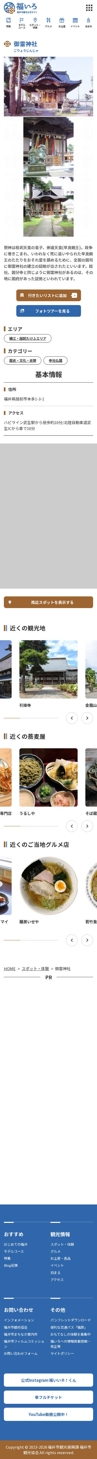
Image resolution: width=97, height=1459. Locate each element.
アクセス (57, 1279)
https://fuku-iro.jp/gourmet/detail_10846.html (47, 754)
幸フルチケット (48, 1397)
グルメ (48, 26)
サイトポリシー (62, 1353)
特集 (8, 26)
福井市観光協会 (15, 1327)
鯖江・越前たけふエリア (27, 338)
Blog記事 (11, 1265)
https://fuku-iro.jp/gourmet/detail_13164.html (47, 863)
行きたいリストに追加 (47, 295)
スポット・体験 (35, 26)
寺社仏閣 (55, 360)
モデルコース (21, 26)
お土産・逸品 (60, 1258)
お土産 (61, 26)
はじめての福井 (15, 1244)
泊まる (88, 26)
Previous (72, 718)
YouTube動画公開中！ (49, 1414)
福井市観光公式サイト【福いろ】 (20, 8)
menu (89, 8)
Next (87, 718)
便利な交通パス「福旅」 (68, 1327)
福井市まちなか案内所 (21, 1334)
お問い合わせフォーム (21, 1353)
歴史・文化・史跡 (22, 360)
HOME (10, 968)
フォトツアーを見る (52, 311)
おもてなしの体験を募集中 (70, 1334)
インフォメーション (19, 1319)
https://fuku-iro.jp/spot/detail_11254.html (46, 644)
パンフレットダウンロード (70, 1319)
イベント (75, 26)
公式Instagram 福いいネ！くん (48, 1380)
